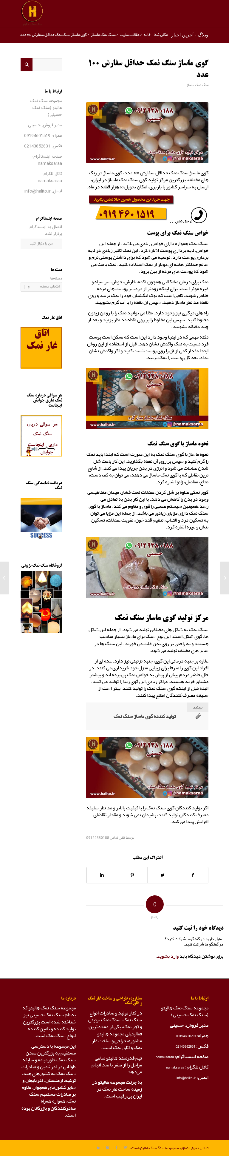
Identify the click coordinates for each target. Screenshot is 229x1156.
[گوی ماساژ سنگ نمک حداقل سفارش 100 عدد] (147, 132)
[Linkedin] (98, 1147)
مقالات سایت (130, 35)
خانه (147, 35)
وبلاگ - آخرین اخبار (189, 34)
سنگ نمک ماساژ (103, 35)
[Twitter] (125, 1147)
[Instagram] (107, 1147)
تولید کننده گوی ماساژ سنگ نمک (145, 716)
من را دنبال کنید (41, 244)
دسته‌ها (56, 279)
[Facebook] (116, 1147)
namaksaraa (50, 163)
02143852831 (37, 146)
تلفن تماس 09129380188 (105, 838)
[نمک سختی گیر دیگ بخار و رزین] (224, 578)
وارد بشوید (168, 956)
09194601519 (37, 135)
